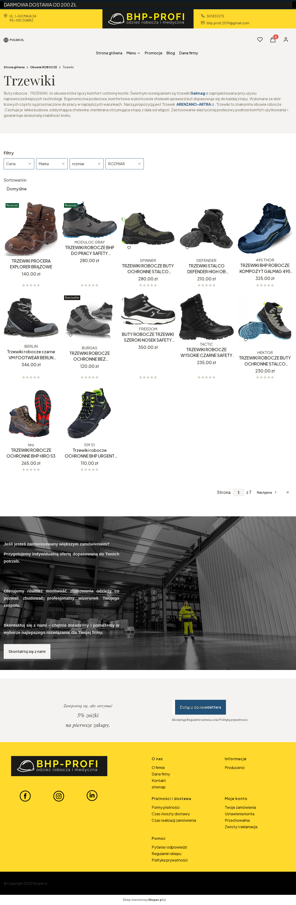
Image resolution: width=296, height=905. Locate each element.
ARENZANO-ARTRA (193, 104)
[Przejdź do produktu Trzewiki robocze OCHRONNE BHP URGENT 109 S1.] (89, 413)
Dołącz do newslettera (200, 707)
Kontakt (159, 780)
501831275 (215, 16)
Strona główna (14, 67)
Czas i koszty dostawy (171, 813)
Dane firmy (161, 774)
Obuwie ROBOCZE (43, 67)
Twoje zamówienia (240, 807)
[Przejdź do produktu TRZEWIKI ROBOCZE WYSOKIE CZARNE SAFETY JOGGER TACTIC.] (206, 317)
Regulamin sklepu (166, 853)
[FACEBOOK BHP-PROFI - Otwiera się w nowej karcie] (25, 796)
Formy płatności (165, 807)
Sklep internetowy (143, 900)
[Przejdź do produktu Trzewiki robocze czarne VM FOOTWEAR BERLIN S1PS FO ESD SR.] (31, 318)
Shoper (38, 883)
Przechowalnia (237, 820)
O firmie (158, 767)
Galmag (197, 93)
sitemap (159, 786)
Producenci (234, 767)
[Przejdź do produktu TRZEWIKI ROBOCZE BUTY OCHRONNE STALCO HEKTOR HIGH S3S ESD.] (264, 321)
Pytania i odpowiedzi (169, 847)
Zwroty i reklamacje (241, 826)
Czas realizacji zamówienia (174, 820)
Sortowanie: (15, 180)
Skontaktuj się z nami (27, 651)
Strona (224, 492)
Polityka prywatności (170, 860)
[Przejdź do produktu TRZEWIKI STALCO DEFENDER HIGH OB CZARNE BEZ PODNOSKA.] (206, 228)
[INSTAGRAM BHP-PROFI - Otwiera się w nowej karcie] (59, 796)
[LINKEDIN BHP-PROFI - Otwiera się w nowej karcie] (92, 796)
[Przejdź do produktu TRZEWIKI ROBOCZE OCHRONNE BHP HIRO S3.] (31, 413)
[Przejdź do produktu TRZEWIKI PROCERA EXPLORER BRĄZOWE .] (31, 228)
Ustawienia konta (239, 813)
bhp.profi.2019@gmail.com (228, 23)
